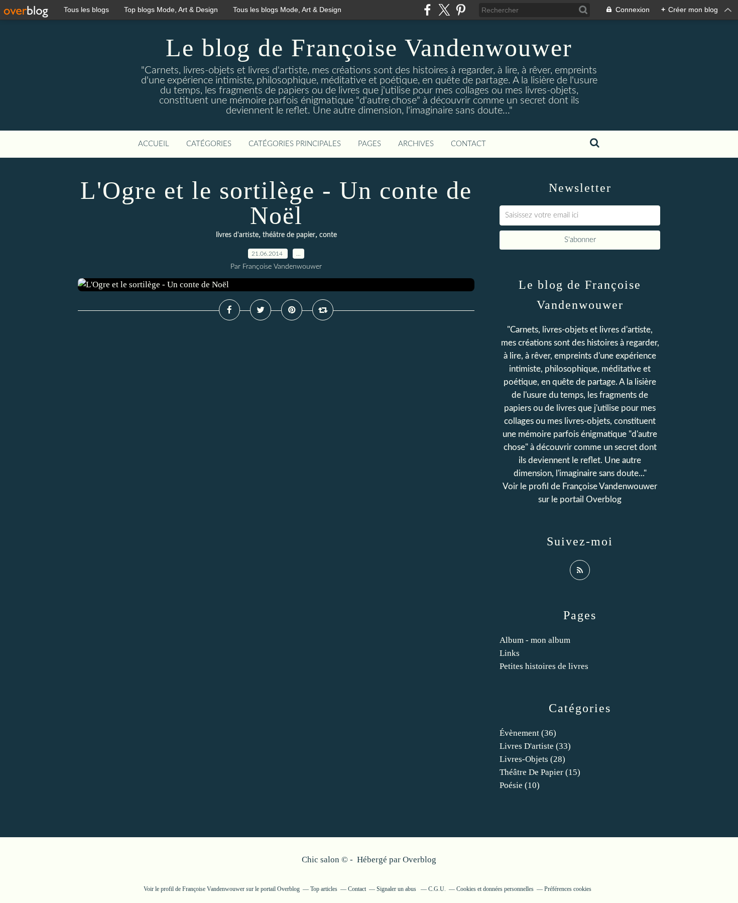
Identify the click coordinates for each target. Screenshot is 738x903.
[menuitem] (154, 144)
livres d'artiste (237, 235)
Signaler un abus (397, 888)
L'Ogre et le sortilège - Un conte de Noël (276, 203)
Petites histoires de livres (544, 666)
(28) (532, 759)
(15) (540, 772)
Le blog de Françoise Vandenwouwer (369, 48)
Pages (369, 144)
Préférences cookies (567, 888)
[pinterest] (460, 10)
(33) (535, 746)
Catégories (208, 144)
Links (510, 653)
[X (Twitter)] (444, 10)
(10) (520, 785)
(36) (528, 733)
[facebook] (427, 10)
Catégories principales (295, 144)
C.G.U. (437, 888)
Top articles (323, 888)
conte (328, 235)
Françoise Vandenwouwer (609, 486)
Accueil (153, 144)
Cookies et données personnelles (495, 888)
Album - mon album (535, 640)
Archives (416, 144)
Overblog (419, 859)
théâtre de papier (289, 235)
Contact (468, 144)
